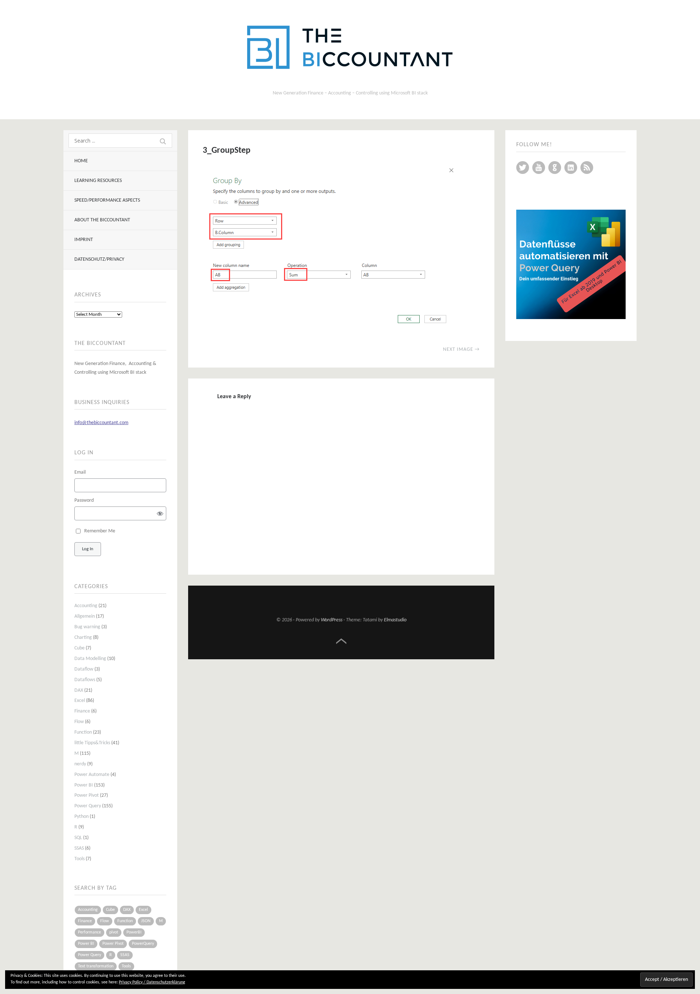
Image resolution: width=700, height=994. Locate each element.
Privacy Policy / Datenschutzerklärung (152, 982)
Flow (79, 722)
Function (83, 732)
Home (81, 161)
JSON (146, 921)
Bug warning (87, 627)
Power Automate (91, 774)
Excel (79, 700)
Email (80, 472)
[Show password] (160, 513)
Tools (79, 859)
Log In (87, 549)
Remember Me (99, 531)
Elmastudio (395, 620)
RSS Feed (586, 167)
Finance (82, 711)
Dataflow (83, 669)
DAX (78, 690)
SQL (78, 837)
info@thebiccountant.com (101, 423)
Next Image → (461, 349)
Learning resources (98, 180)
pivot (113, 932)
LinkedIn (570, 167)
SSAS (79, 848)
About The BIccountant (102, 220)
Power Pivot (86, 795)
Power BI (83, 785)
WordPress (331, 620)
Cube (79, 648)
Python (81, 816)
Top (341, 641)
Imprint (83, 239)
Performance (89, 932)
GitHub (554, 167)
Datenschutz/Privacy (99, 259)
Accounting (85, 606)
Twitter (522, 167)
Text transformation (95, 966)
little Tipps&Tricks (92, 743)
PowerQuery (143, 943)
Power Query (87, 806)
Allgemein (84, 616)
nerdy (80, 764)
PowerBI (134, 932)
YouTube (538, 167)
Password (84, 500)
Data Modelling (90, 658)
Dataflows (84, 680)
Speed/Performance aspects (107, 200)
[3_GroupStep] (330, 332)
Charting (83, 637)
